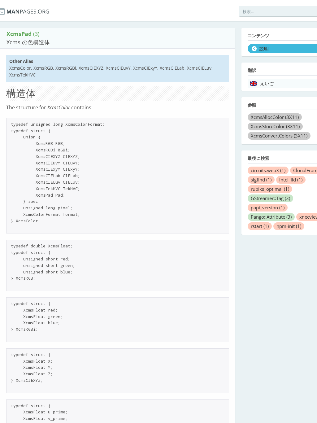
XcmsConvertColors (279, 136)
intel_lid (290, 180)
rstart (260, 226)
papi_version (267, 207)
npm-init (288, 226)
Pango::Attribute (271, 217)
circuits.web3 (268, 170)
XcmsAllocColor (275, 117)
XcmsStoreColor (275, 126)
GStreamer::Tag (270, 198)
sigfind (261, 180)
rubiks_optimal (270, 189)
